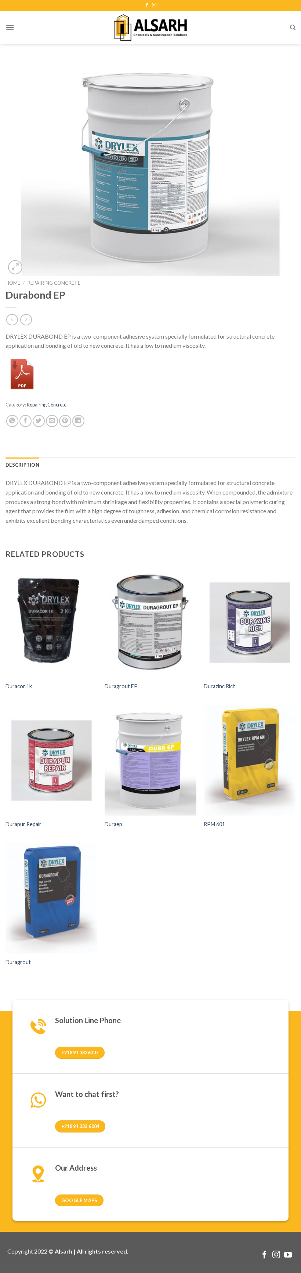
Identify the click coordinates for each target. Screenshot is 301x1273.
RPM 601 (214, 824)
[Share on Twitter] (39, 421)
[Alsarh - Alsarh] (150, 27)
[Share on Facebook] (25, 421)
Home (13, 283)
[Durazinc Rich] (249, 623)
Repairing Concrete (53, 283)
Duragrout (18, 962)
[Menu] (10, 27)
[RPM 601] (249, 760)
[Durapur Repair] (51, 760)
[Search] (292, 27)
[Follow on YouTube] (288, 1255)
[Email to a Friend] (52, 421)
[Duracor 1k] (51, 623)
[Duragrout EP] (150, 623)
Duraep (113, 824)
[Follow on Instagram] (154, 5)
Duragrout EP (121, 686)
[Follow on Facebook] (147, 5)
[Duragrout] (51, 898)
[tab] (22, 464)
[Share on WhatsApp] (12, 421)
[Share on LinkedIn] (78, 421)
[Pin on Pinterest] (65, 421)
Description (22, 465)
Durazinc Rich (220, 686)
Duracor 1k (19, 686)
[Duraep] (150, 760)
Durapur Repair (23, 824)
